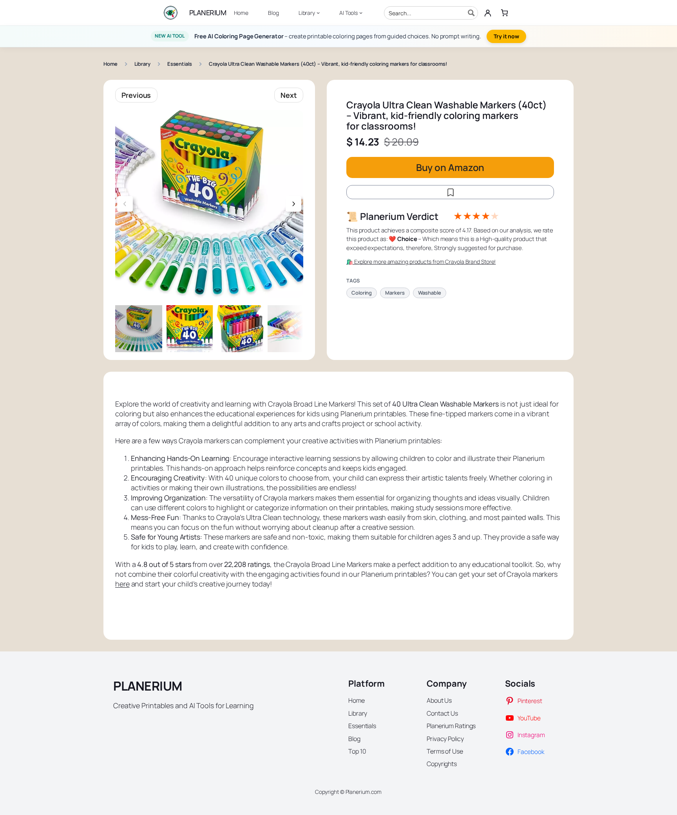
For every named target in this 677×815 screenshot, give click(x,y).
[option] (189, 328)
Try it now (506, 36)
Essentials (179, 63)
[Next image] (293, 204)
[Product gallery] (209, 204)
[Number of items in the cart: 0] (504, 13)
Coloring (361, 292)
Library (142, 63)
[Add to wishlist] (450, 192)
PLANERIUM (207, 12)
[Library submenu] (318, 12)
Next (289, 95)
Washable (429, 292)
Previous (136, 95)
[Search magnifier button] (471, 13)
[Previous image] (125, 204)
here (122, 583)
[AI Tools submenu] (360, 12)
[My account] (488, 13)
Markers (394, 292)
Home (110, 63)
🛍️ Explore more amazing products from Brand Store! (421, 261)
